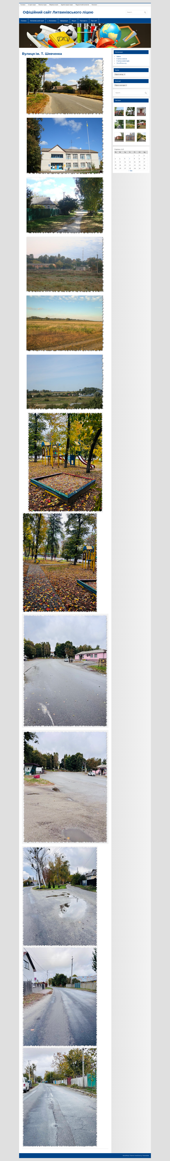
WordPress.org (121, 63)
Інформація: (64, 21)
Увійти (118, 56)
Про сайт (94, 21)
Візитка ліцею (43, 4)
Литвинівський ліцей (37, 21)
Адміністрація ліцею (67, 4)
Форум (74, 21)
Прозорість (83, 21)
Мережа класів (53, 4)
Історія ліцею (32, 4)
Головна (22, 4)
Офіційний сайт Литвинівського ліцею (58, 12)
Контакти (94, 4)
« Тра (130, 171)
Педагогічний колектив (82, 4)
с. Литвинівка (51, 21)
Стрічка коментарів (122, 61)
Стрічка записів (121, 59)
